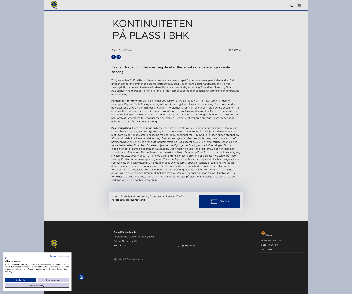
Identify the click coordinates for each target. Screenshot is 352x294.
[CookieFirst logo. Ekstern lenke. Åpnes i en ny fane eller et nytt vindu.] (6, 258)
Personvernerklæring (59, 256)
